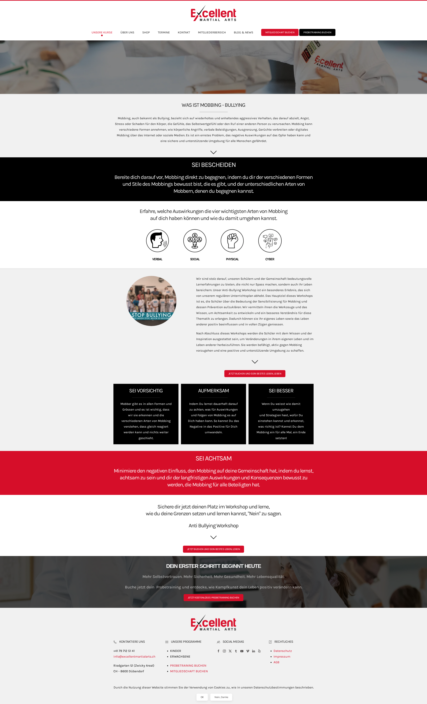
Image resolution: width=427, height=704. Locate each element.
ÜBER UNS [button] (127, 32)
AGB (276, 662)
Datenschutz (283, 651)
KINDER (175, 651)
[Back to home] (213, 13)
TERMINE (164, 32)
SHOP (146, 32)
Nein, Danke (221, 697)
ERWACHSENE (180, 656)
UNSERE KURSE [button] (102, 32)
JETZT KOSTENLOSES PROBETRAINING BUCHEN (213, 597)
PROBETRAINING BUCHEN (317, 32)
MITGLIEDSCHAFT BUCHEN (280, 32)
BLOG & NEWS (243, 32)
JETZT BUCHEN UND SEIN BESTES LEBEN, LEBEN (255, 373)
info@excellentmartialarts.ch (134, 656)
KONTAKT (184, 32)
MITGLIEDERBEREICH (212, 32)
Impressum (282, 656)
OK (202, 697)
